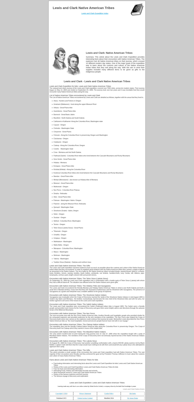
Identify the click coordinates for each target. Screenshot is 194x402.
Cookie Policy (108, 393)
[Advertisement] (97, 32)
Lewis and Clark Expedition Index (94, 13)
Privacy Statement (85, 393)
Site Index (132, 393)
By (132, 398)
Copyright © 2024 (61, 393)
